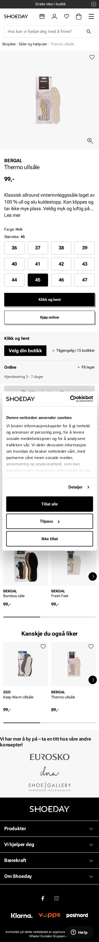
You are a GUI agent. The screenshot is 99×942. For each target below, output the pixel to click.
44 (14, 280)
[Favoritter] (67, 16)
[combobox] (45, 31)
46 (61, 280)
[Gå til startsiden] (16, 16)
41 (37, 264)
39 (84, 247)
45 (37, 280)
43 (84, 264)
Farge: (13, 229)
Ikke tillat (49, 538)
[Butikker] (42, 16)
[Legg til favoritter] (92, 57)
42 (61, 264)
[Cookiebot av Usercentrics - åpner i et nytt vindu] (70, 398)
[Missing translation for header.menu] (91, 16)
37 (37, 247)
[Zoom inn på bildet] (90, 141)
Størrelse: (12, 237)
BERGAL (13, 160)
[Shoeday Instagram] (56, 898)
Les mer (12, 215)
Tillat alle (49, 503)
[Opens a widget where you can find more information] (79, 932)
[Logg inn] (54, 16)
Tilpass (46, 521)
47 (84, 280)
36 (14, 247)
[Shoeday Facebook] (42, 898)
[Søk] (89, 31)
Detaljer (75, 487)
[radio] (14, 247)
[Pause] (93, 4)
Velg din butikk (25, 350)
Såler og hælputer (33, 44)
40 (14, 264)
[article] (25, 570)
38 (61, 247)
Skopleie (9, 44)
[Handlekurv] (79, 16)
